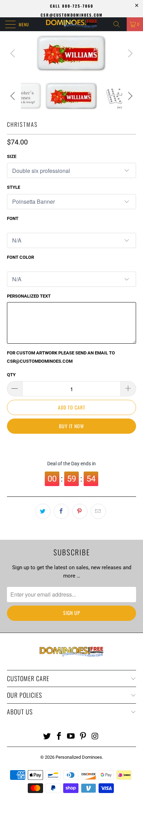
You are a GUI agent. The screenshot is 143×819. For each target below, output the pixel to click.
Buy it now (71, 426)
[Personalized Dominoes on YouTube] (71, 736)
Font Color (20, 257)
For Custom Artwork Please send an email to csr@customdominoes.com (61, 357)
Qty (11, 374)
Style (13, 187)
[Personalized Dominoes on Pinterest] (83, 736)
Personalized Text (29, 296)
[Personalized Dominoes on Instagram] (95, 736)
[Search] (119, 24)
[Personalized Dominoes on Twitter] (47, 736)
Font (12, 218)
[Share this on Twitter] (43, 511)
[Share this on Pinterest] (79, 511)
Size (11, 156)
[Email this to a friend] (98, 511)
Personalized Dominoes (79, 757)
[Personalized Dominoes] (71, 24)
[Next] (129, 53)
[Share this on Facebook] (61, 511)
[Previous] (14, 53)
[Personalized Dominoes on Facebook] (59, 736)
